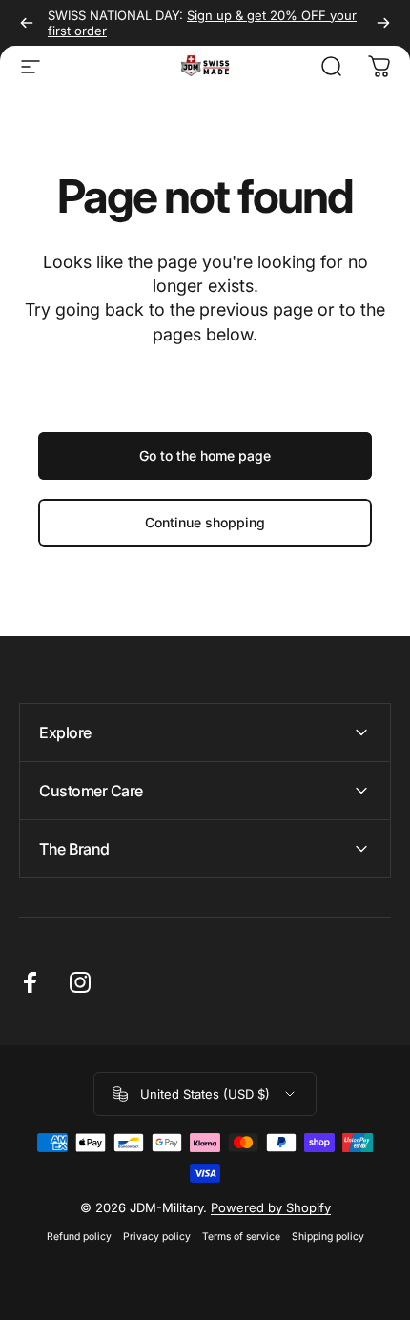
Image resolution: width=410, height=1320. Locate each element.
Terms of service (241, 1236)
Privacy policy (157, 1236)
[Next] (383, 23)
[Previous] (27, 23)
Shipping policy (328, 1236)
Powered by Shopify (271, 1207)
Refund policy (79, 1236)
